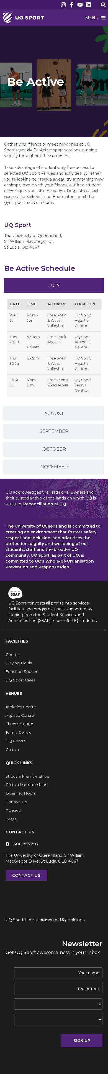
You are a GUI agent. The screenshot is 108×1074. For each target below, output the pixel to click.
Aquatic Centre (20, 715)
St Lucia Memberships (27, 776)
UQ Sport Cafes (20, 680)
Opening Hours (21, 793)
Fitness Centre (19, 723)
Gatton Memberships (26, 784)
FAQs (11, 818)
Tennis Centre (19, 732)
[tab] (54, 285)
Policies (13, 810)
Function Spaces (22, 671)
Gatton (12, 749)
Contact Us (16, 801)
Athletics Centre (21, 706)
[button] (103, 4)
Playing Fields (19, 662)
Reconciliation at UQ (44, 503)
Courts (12, 654)
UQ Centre (16, 740)
